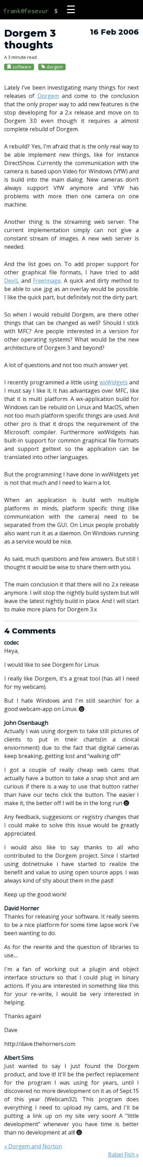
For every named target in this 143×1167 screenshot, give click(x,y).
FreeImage (47, 280)
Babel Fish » (123, 1154)
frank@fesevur (26, 11)
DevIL (11, 280)
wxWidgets (114, 382)
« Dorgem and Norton (33, 1146)
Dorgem (48, 96)
